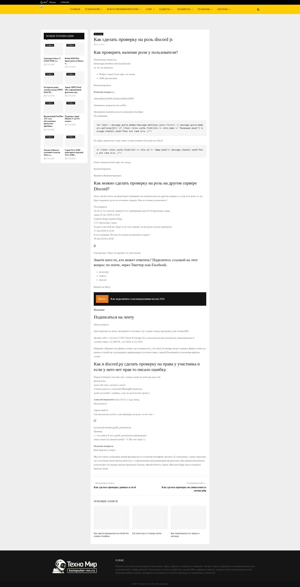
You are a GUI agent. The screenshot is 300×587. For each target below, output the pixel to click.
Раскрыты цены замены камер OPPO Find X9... (53, 89)
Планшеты (183, 9)
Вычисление (98, 34)
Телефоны (204, 9)
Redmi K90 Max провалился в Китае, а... (74, 60)
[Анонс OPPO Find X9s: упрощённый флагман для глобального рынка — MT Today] (74, 77)
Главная (75, 9)
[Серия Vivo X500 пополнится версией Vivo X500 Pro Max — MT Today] (74, 140)
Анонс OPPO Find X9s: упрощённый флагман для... (73, 89)
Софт (149, 9)
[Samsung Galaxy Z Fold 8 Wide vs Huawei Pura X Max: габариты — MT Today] (53, 48)
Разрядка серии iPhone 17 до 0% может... (72, 118)
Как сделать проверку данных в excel (115, 487)
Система (222, 9)
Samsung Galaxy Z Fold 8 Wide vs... (52, 59)
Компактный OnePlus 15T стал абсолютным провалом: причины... (53, 121)
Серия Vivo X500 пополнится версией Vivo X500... (74, 152)
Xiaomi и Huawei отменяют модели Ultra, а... (52, 152)
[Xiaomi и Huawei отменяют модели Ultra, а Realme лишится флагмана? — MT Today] (53, 140)
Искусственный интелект (123, 9)
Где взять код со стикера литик (146, 533)
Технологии (92, 9)
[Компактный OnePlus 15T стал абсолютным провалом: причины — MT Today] (53, 106)
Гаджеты (164, 9)
